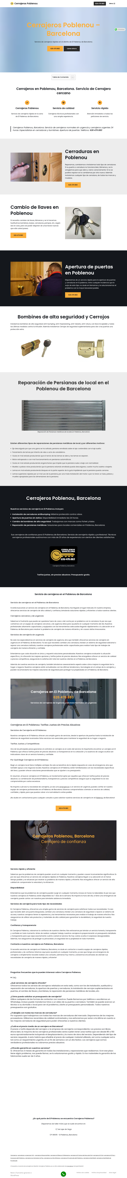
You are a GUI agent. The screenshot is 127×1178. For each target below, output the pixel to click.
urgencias (28, 1155)
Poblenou (99, 798)
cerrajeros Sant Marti (89, 1158)
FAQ (14, 977)
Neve (13, 1173)
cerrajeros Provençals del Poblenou (72, 1158)
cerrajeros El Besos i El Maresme (60, 1155)
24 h (33, 1155)
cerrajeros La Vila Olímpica (52, 1158)
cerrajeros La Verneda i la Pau (34, 1158)
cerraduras (21, 1155)
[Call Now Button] (63, 1174)
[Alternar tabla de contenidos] (72, 77)
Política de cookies (83, 1173)
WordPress (15, 1175)
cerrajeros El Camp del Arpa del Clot (81, 1155)
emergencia (64, 787)
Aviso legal (112, 1173)
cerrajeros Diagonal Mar (42, 1155)
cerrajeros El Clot (98, 1155)
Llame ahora (72, 49)
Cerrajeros (14, 1155)
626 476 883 (99, 4)
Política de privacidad (99, 1173)
